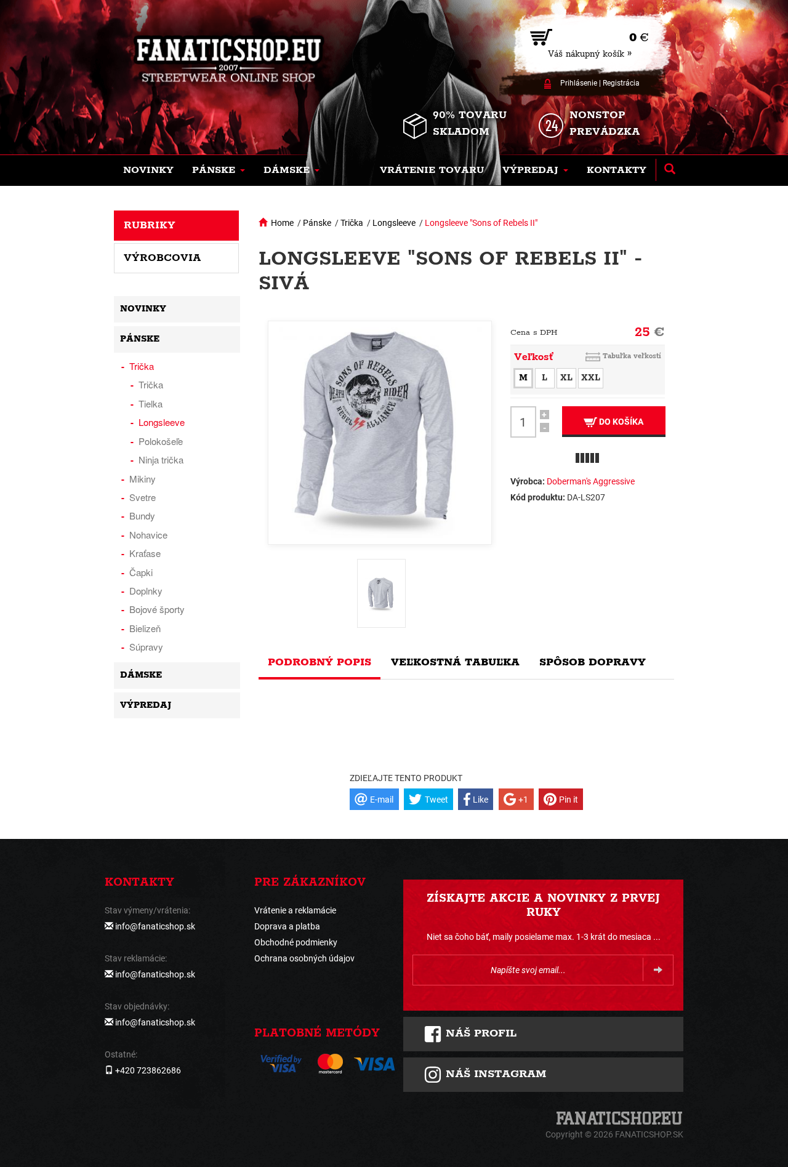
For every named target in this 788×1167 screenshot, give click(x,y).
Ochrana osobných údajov (304, 958)
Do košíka (620, 422)
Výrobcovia (162, 258)
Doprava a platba (287, 926)
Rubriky (149, 225)
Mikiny (142, 478)
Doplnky (146, 590)
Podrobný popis (319, 662)
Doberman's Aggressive (591, 481)
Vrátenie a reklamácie (295, 910)
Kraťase (145, 553)
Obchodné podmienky (295, 942)
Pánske (317, 223)
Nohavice (148, 534)
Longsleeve (394, 223)
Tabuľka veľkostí (632, 356)
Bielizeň (145, 628)
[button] (218, 170)
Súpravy (146, 646)
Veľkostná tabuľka (455, 662)
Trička (351, 223)
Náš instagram (494, 1074)
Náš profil (479, 1033)
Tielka (151, 403)
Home (282, 223)
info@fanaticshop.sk (155, 926)
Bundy (142, 515)
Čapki (141, 572)
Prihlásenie (578, 83)
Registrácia (621, 83)
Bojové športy (157, 609)
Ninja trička (161, 459)
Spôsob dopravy (592, 662)
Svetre (142, 497)
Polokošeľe (161, 441)
